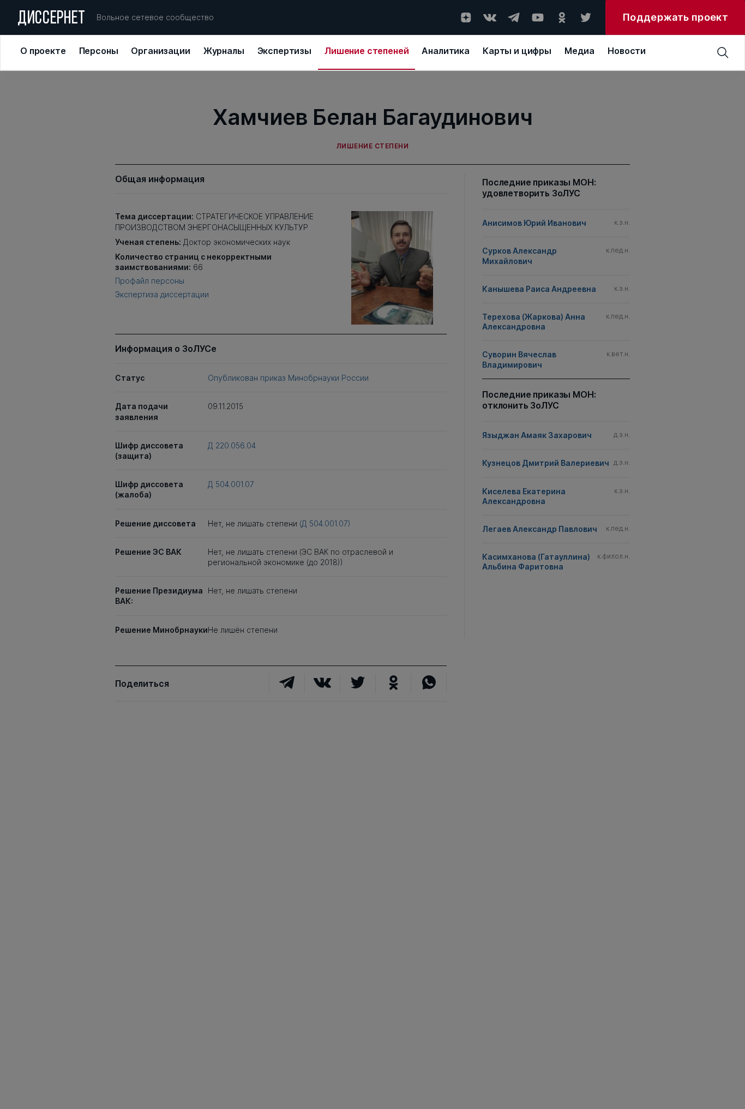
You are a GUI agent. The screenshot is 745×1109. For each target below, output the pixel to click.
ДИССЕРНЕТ (51, 19)
